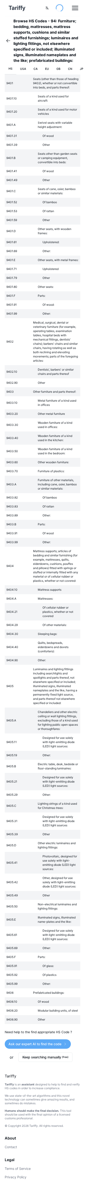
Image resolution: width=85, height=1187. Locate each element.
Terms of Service (18, 1169)
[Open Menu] (75, 8)
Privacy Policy (15, 1177)
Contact (11, 1147)
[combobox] (47, 8)
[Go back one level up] (9, 40)
